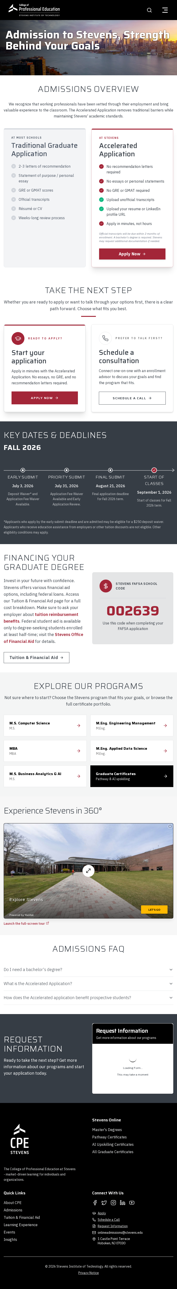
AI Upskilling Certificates (113, 1144)
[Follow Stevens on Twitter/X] (104, 1202)
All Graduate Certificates (112, 1151)
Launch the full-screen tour (24, 924)
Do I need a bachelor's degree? (33, 969)
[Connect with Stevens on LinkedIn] (122, 1202)
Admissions (13, 1210)
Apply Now (129, 254)
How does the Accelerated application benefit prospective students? (67, 997)
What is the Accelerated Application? (38, 983)
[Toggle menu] (165, 10)
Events (9, 1232)
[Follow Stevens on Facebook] (95, 1202)
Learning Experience (21, 1224)
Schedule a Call (129, 398)
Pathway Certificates (109, 1137)
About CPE (13, 1202)
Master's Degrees (107, 1129)
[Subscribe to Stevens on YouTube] (132, 1202)
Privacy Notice (88, 1273)
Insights (10, 1239)
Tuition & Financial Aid (33, 657)
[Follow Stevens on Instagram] (113, 1202)
